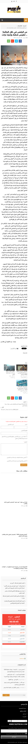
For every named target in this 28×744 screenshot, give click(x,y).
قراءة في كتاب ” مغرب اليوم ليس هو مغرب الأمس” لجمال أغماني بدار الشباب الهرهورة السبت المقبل (14, 587)
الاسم (26, 424)
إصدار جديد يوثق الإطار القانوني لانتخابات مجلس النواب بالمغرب (14, 592)
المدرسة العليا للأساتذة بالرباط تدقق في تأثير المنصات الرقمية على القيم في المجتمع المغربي (14, 602)
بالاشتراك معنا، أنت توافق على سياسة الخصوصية (16, 734)
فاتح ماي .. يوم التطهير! (13, 679)
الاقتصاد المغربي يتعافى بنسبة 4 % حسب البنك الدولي (10, 373)
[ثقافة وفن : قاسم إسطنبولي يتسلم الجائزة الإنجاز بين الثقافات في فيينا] (21, 368)
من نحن (24, 714)
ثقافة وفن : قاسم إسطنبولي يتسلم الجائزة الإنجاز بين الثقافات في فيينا (22, 373)
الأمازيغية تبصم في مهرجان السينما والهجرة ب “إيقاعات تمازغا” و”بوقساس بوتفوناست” (14, 567)
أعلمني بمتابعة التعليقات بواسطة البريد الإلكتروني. (16, 457)
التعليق (25, 442)
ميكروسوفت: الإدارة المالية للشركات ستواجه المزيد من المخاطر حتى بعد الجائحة (22, 388)
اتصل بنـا (24, 716)
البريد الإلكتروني (11, 424)
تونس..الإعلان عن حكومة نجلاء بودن (11, 687)
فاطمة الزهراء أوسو (20, 674)
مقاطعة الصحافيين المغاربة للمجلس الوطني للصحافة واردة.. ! (13, 597)
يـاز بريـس (24, 37)
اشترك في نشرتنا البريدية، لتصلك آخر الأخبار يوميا (17, 728)
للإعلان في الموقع (23, 711)
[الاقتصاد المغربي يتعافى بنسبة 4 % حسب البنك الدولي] (9, 368)
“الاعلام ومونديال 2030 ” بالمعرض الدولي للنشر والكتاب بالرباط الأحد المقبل (14, 535)
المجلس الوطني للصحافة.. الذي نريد (17, 583)
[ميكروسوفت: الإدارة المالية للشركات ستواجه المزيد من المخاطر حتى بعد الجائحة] (21, 383)
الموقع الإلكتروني (24, 430)
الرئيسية (24, 26)
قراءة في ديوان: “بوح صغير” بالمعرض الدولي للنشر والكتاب (15, 503)
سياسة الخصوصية (22, 708)
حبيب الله (22, 682)
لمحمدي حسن (21, 669)
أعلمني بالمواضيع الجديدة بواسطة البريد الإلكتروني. (16, 461)
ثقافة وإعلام (20, 26)
